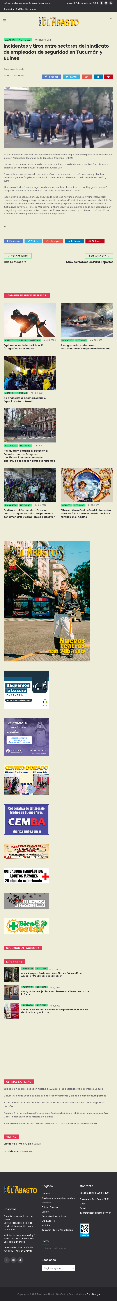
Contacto (47, 1193)
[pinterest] (108, 76)
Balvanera (11, 445)
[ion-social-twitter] (106, 3)
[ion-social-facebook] (101, 3)
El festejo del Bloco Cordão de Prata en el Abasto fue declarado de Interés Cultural (50, 1123)
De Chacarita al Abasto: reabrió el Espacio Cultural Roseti (25, 399)
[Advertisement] (58, 1049)
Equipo (45, 1211)
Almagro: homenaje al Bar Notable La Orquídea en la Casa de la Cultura (55, 993)
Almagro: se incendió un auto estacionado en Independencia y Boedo (85, 346)
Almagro (67, 340)
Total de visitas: (13, 1151)
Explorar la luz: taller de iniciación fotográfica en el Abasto (24, 346)
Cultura (21, 340)
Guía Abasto (48, 1220)
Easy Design (93, 1294)
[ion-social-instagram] (14, 1260)
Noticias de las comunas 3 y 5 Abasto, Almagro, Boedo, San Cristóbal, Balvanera (27, 6)
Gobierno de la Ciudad (54, 1248)
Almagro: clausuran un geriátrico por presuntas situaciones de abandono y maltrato (55, 1011)
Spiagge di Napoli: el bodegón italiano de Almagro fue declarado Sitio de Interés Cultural (53, 1088)
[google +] (87, 76)
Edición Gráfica (50, 1207)
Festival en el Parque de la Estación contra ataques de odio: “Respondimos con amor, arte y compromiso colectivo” (29, 513)
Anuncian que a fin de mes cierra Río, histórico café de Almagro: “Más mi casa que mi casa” (51, 974)
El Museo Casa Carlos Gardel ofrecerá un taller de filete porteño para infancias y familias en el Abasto (86, 513)
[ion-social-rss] (111, 3)
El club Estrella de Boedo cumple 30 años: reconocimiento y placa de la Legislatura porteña (55, 1095)
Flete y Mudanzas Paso (54, 1216)
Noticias (24, 39)
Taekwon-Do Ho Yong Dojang (57, 1230)
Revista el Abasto (14, 75)
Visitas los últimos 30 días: (19, 1143)
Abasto (10, 39)
